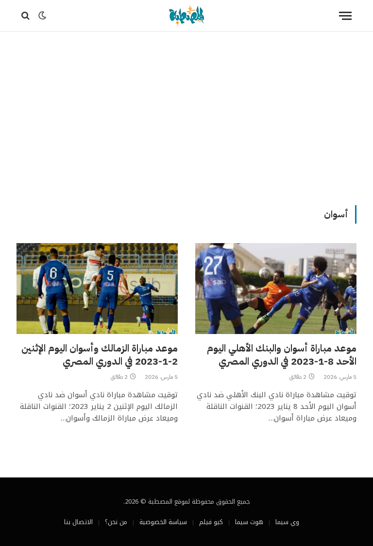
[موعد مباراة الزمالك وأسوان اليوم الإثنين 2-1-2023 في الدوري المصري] (97, 288)
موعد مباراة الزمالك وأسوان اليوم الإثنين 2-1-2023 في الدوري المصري (99, 355)
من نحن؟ (116, 522)
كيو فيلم (211, 522)
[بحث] (26, 16)
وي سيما (287, 522)
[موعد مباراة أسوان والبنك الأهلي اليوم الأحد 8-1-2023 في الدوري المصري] (275, 288)
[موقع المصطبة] (186, 16)
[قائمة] (345, 16)
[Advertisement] (186, 117)
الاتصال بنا (78, 522)
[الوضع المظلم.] (42, 15)
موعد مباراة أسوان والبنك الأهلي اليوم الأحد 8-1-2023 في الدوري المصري (281, 355)
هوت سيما (249, 522)
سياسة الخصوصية (163, 522)
